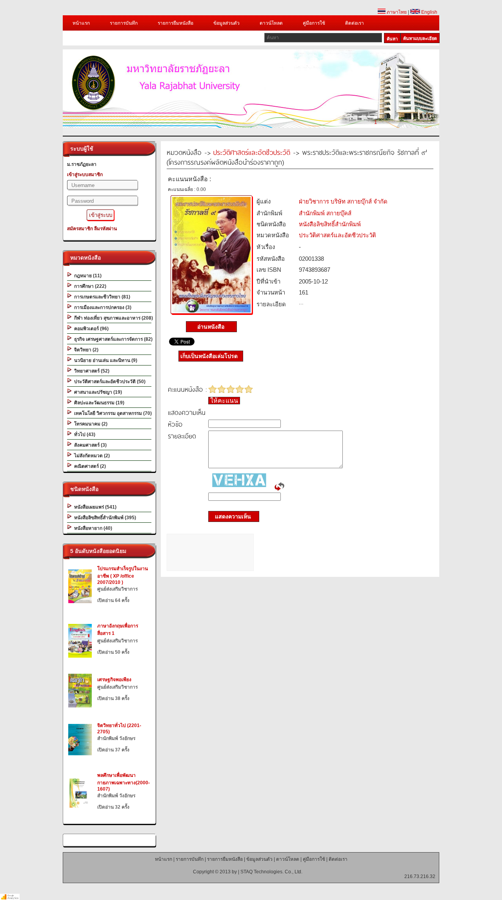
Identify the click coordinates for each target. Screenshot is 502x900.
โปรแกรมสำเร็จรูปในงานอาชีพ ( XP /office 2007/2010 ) (122, 575)
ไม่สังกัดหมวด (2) (91, 455)
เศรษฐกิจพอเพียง (114, 679)
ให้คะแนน (224, 400)
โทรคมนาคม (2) (89, 424)
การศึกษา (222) (89, 286)
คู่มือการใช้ (314, 23)
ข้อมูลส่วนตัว (226, 23)
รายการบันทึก (124, 23)
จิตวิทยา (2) (85, 350)
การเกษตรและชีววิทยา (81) (101, 297)
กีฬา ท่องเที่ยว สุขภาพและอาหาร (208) (112, 318)
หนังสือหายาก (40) (92, 528)
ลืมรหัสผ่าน (105, 228)
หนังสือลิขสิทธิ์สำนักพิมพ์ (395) (104, 517)
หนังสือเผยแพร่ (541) (94, 507)
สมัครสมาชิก (80, 228)
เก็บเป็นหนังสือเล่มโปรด (209, 356)
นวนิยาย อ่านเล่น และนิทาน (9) (104, 360)
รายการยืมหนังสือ (175, 23)
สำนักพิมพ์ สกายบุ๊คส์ (325, 213)
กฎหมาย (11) (87, 275)
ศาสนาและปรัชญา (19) (97, 392)
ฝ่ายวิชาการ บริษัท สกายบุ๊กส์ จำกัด (343, 201)
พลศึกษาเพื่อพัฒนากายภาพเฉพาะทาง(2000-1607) (123, 782)
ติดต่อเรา (354, 23)
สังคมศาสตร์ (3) (89, 445)
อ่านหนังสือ (211, 327)
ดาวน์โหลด (271, 23)
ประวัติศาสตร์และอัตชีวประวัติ (251, 152)
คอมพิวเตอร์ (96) (90, 328)
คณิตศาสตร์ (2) (89, 466)
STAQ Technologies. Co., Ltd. (271, 872)
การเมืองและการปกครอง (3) (101, 307)
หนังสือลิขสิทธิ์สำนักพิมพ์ (330, 224)
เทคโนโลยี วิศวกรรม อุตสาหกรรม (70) (112, 413)
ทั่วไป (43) (83, 434)
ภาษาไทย (396, 12)
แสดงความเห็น (230, 516)
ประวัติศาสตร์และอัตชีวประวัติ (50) (109, 381)
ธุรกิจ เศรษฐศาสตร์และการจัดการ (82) (112, 339)
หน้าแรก (81, 23)
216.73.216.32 (419, 876)
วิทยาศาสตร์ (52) (90, 371)
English (428, 12)
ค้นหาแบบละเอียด (420, 38)
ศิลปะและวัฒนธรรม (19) (98, 402)
